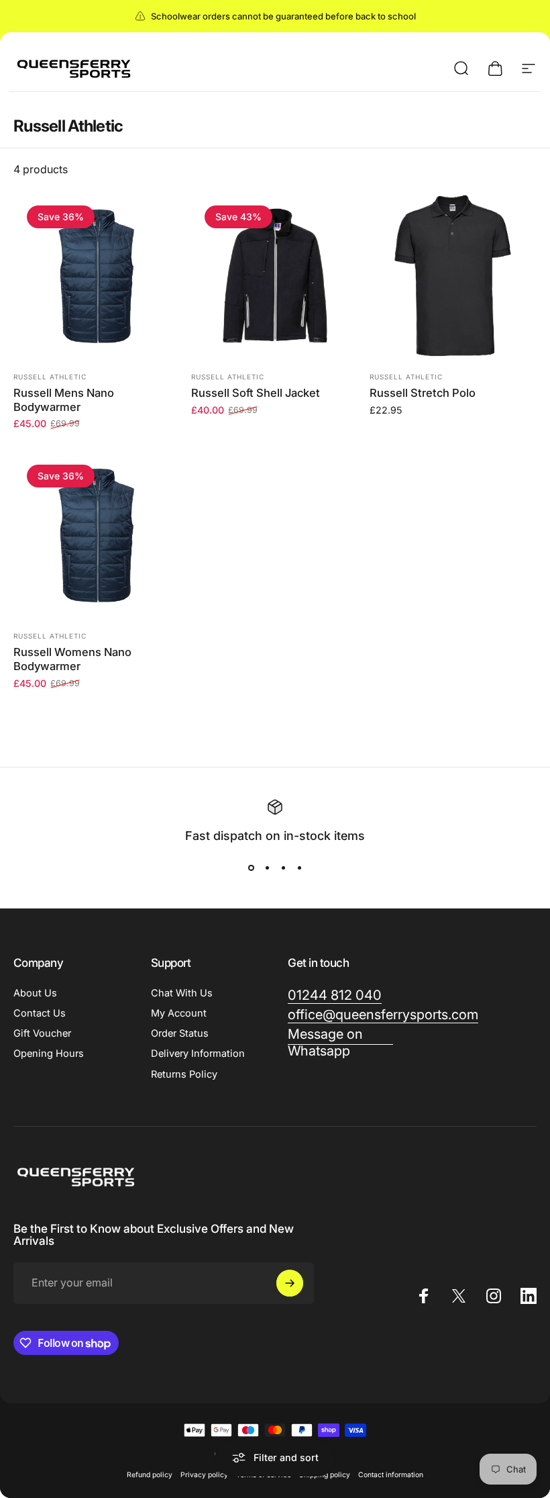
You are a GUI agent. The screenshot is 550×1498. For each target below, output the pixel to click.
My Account (179, 1013)
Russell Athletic (50, 377)
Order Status (180, 1033)
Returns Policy (184, 1074)
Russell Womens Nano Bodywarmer (72, 659)
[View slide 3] (283, 868)
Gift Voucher (42, 1033)
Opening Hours (48, 1053)
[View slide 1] (251, 868)
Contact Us (39, 1013)
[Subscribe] (289, 1283)
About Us (35, 993)
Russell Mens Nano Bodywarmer (63, 400)
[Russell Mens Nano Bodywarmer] (96, 275)
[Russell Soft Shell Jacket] (274, 275)
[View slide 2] (267, 868)
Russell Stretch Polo (423, 393)
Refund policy (149, 1474)
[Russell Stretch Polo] (453, 275)
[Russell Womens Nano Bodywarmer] (96, 534)
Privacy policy (204, 1474)
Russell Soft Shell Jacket (255, 393)
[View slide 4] (299, 868)
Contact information (390, 1474)
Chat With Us (182, 993)
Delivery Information (198, 1053)
